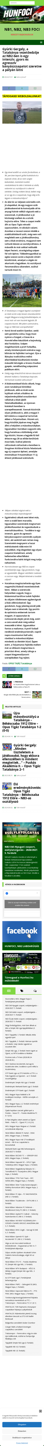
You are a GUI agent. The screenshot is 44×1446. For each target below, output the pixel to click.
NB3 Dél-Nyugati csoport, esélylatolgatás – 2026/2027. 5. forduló (21, 850)
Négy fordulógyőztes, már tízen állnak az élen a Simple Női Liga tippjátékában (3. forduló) (20, 1028)
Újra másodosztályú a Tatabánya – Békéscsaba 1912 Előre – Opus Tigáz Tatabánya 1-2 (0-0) (21, 722)
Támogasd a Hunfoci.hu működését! (19, 979)
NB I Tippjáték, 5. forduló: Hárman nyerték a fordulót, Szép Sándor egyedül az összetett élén (21, 1044)
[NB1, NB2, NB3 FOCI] (22, 22)
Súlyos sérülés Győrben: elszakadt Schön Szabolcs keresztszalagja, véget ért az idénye (20, 1255)
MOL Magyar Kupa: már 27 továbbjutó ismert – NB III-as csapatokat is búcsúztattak (20, 1142)
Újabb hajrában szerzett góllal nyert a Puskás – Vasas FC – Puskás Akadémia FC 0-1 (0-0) (21, 1113)
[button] (40, 1411)
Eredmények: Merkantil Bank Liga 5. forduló (21, 1086)
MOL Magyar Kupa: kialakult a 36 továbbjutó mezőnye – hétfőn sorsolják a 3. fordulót (21, 1097)
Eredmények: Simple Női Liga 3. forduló (20, 1082)
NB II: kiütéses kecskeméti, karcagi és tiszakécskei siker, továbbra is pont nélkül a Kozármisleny (21, 1066)
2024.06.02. (8, 807)
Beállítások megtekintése (22, 1438)
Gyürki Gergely (14, 676)
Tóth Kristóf (20, 736)
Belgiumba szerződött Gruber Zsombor (20, 1323)
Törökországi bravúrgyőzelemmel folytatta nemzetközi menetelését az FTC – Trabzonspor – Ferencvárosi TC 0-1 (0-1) (21, 1300)
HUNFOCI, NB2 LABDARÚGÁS (22, 946)
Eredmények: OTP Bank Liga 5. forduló (20, 1090)
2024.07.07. (8, 77)
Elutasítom (22, 1431)
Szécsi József (21, 77)
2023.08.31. (8, 775)
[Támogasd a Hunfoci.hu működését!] (22, 963)
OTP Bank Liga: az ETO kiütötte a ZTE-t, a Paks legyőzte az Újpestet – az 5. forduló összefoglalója (21, 1076)
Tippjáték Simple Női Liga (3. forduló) (19, 1343)
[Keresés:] (22, 3)
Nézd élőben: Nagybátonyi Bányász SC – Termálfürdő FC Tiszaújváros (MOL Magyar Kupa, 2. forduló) (21, 1171)
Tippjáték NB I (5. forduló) (15, 1351)
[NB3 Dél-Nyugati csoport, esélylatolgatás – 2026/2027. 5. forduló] (22, 832)
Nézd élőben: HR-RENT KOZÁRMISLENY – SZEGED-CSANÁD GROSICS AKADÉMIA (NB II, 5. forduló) (22, 1223)
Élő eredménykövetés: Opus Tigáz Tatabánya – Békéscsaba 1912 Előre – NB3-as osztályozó (21, 793)
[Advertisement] (22, 146)
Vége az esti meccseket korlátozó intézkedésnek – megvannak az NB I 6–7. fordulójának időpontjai (20, 1246)
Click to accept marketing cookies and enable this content (22, 904)
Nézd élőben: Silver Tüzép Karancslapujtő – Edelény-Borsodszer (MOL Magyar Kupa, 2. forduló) (21, 1187)
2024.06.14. (8, 736)
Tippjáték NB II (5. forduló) (15, 1347)
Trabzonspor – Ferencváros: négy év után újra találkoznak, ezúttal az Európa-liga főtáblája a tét (21, 1336)
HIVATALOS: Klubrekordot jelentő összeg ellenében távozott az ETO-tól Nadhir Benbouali (20, 1316)
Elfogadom (22, 1425)
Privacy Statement (22, 1443)
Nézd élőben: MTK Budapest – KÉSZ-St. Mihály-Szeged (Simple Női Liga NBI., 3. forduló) (20, 1271)
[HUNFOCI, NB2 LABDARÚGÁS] (22, 931)
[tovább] (17, 876)
